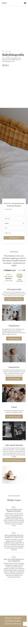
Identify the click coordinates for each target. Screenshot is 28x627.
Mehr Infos (20, 270)
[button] (25, 3)
